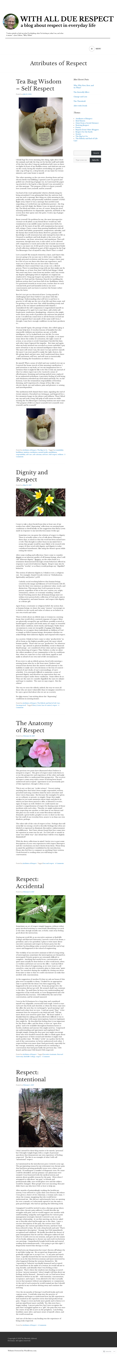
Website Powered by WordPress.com (22, 1351)
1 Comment (46, 1056)
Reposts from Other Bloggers (87, 130)
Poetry (78, 127)
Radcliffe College (29, 1056)
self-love (45, 454)
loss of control (47, 705)
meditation (34, 452)
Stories (78, 134)
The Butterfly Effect (81, 92)
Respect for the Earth (84, 132)
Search (96, 153)
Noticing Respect (82, 125)
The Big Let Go (42, 450)
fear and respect (48, 863)
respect (54, 705)
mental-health (43, 452)
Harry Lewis (36, 705)
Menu (98, 49)
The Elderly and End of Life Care (48, 703)
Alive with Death (80, 106)
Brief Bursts (80, 121)
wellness (60, 454)
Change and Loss (80, 97)
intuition (26, 452)
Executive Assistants (49, 1054)
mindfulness (52, 452)
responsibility (20, 454)
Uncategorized (21, 705)
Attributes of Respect (30, 450)
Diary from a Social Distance (87, 123)
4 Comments (59, 863)
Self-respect (53, 454)
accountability (58, 450)
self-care (29, 454)
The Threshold (80, 101)
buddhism (19, 452)
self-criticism (37, 454)
